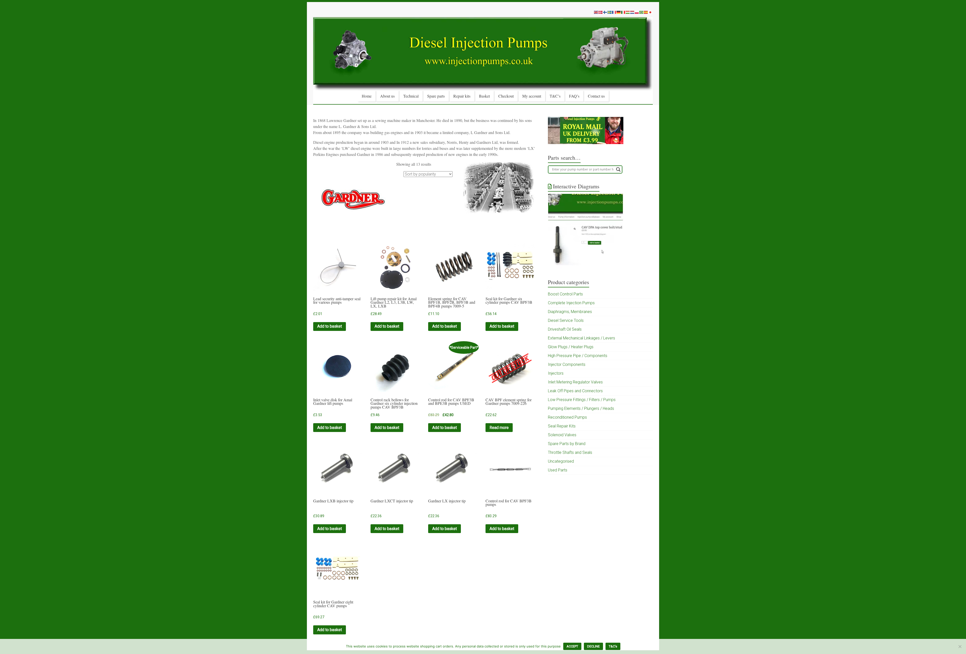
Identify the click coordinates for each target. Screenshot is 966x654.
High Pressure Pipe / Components (577, 355)
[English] (596, 12)
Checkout (506, 96)
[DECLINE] (959, 646)
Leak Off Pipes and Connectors (575, 390)
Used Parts (557, 470)
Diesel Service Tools (566, 320)
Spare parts (436, 96)
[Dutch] (632, 12)
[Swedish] (610, 12)
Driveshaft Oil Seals (565, 329)
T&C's (613, 646)
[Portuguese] (641, 12)
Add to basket (329, 326)
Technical (411, 96)
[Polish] (637, 12)
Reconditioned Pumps (567, 417)
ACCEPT (572, 646)
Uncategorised (561, 461)
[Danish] (600, 12)
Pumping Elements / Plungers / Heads (581, 408)
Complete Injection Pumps (571, 302)
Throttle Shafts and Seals (570, 452)
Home (367, 96)
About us (387, 96)
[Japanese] (650, 12)
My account (531, 96)
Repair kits (461, 96)
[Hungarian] (628, 12)
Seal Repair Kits (562, 426)
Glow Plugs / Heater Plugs (570, 346)
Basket (484, 96)
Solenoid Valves (562, 434)
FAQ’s (574, 96)
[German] (619, 12)
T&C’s (555, 96)
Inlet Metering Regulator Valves (575, 382)
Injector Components (566, 364)
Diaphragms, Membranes (570, 311)
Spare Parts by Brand (566, 443)
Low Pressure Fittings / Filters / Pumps (582, 399)
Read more (499, 427)
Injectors (556, 373)
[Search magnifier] (618, 169)
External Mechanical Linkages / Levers (581, 338)
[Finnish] (605, 12)
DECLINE (593, 646)
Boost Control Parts (565, 294)
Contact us (596, 96)
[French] (614, 12)
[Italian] (623, 12)
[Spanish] (646, 12)
